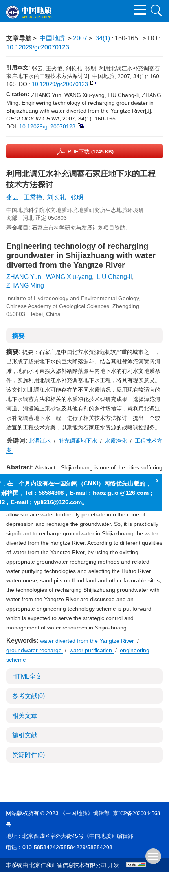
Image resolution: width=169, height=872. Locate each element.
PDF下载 (91, 151)
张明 (77, 197)
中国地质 (52, 38)
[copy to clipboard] (80, 125)
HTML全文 (27, 676)
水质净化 (117, 441)
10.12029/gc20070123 (37, 47)
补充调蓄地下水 (79, 441)
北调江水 (40, 441)
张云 (12, 197)
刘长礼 (56, 197)
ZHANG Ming (25, 285)
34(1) (104, 38)
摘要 (18, 335)
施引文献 (24, 735)
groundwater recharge (34, 650)
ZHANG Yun (23, 277)
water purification (92, 650)
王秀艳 (33, 197)
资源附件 (28, 755)
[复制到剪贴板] (93, 83)
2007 (80, 38)
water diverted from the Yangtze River (88, 641)
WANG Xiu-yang (69, 277)
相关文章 (24, 715)
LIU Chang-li (114, 277)
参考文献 (28, 696)
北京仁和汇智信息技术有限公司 (68, 865)
